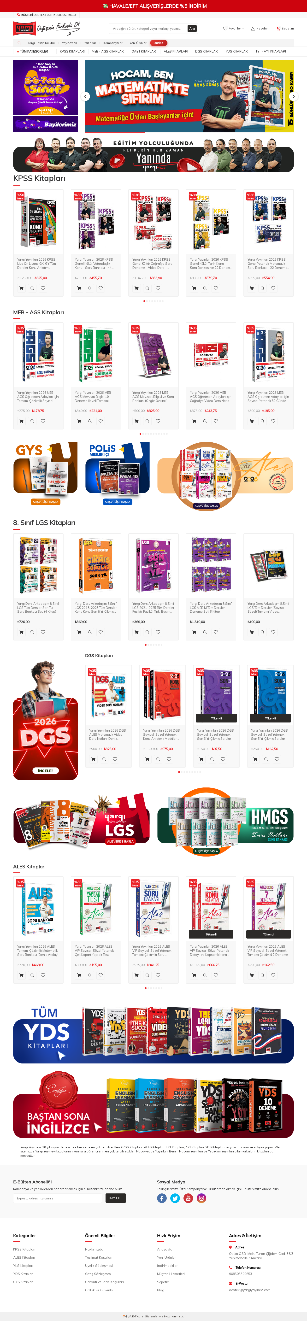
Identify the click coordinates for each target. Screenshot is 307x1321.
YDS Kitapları (237, 51)
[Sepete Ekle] (21, 288)
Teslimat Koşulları (98, 1257)
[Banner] (45, 87)
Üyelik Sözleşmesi (99, 1265)
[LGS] (81, 822)
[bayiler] (45, 124)
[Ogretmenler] (225, 822)
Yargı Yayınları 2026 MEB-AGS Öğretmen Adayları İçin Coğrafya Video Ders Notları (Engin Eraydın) (210, 396)
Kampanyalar (112, 43)
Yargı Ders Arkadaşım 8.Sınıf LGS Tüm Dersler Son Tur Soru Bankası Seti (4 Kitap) (38, 607)
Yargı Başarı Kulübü (41, 43)
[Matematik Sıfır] (189, 96)
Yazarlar (90, 43)
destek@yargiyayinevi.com (250, 1290)
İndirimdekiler (167, 1265)
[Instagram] (201, 1198)
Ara (192, 28)
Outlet (158, 43)
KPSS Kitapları (72, 51)
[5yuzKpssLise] (225, 476)
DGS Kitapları (206, 51)
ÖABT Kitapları (144, 51)
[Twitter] (175, 1198)
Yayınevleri (69, 43)
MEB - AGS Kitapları (108, 51)
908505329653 (48, 15)
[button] (85, 96)
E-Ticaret (138, 1316)
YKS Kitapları (23, 1265)
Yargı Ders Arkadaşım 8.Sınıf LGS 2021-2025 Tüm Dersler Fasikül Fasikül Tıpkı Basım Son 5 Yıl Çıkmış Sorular (153, 607)
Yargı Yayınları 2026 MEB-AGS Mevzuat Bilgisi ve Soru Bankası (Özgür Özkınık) (153, 396)
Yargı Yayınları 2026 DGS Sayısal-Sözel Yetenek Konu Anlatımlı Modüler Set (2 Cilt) (161, 734)
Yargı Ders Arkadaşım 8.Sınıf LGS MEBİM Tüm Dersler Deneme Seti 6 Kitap (211, 607)
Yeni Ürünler (138, 43)
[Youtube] (188, 1198)
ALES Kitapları (176, 51)
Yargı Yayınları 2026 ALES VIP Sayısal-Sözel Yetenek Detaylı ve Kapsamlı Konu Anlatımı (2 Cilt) (209, 951)
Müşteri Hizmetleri (171, 1274)
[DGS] (45, 720)
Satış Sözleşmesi (98, 1274)
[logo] (45, 28)
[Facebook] (162, 1198)
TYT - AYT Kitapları (271, 51)
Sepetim (163, 1282)
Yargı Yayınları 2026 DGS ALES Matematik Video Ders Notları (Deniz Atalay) (107, 734)
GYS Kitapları (23, 1282)
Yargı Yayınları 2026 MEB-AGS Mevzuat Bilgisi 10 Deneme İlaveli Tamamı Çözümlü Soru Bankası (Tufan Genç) (93, 396)
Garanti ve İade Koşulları (104, 1282)
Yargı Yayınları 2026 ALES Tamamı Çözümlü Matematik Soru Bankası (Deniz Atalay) (38, 951)
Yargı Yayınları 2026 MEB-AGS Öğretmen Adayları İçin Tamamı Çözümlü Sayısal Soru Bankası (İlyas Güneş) (38, 396)
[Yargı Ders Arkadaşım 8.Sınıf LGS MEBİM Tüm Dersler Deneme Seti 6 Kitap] (211, 566)
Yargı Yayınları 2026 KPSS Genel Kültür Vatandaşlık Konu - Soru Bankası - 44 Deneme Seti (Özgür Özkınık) (96, 264)
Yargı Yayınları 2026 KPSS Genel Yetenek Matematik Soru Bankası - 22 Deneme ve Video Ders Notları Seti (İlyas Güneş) (267, 264)
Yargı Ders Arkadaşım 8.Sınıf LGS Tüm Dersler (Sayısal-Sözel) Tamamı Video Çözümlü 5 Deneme (268, 607)
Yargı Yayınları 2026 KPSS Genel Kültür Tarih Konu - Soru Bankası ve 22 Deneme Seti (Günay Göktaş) (211, 264)
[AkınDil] (153, 1104)
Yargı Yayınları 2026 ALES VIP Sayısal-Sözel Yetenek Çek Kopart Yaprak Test (94, 951)
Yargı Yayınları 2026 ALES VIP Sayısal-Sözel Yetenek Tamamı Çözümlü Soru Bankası (151, 951)
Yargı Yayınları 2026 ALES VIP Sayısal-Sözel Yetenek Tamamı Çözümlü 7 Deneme (268, 951)
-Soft (127, 1316)
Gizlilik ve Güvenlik (99, 1290)
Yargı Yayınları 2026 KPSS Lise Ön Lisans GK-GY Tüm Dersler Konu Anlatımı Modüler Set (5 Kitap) (36, 264)
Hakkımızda (94, 1249)
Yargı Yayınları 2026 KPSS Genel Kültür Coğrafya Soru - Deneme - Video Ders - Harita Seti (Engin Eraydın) (153, 264)
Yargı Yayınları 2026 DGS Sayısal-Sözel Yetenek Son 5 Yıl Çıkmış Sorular (269, 734)
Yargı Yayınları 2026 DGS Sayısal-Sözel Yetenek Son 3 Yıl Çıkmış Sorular (215, 734)
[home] (18, 43)
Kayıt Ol (115, 1198)
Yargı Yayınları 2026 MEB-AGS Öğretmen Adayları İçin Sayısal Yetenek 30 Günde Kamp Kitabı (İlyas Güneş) (268, 396)
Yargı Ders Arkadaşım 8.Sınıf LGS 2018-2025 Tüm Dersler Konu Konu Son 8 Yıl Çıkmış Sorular (96, 607)
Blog (160, 1290)
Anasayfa (164, 1249)
